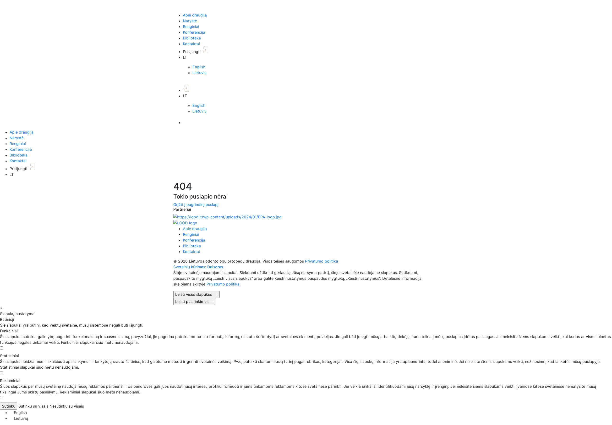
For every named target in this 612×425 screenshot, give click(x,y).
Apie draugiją (195, 15)
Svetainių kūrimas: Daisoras (198, 266)
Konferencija (194, 32)
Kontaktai (191, 43)
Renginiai (191, 26)
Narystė (190, 20)
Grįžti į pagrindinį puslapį (196, 204)
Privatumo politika (321, 261)
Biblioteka (192, 38)
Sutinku (8, 406)
